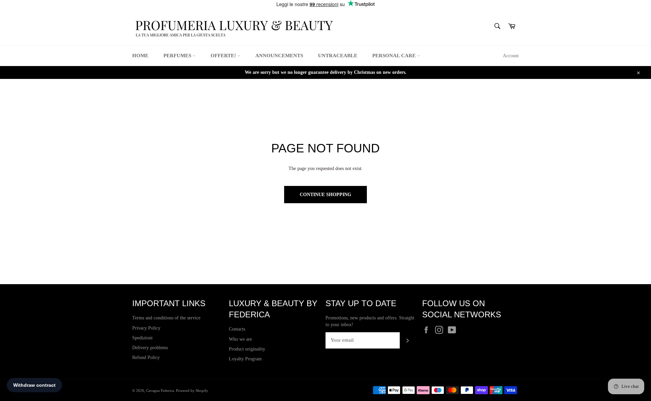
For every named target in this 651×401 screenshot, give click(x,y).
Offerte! (224, 55)
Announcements (279, 55)
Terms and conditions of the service (166, 317)
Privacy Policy (146, 328)
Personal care (394, 55)
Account (511, 55)
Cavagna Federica (160, 390)
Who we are (240, 339)
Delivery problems (150, 347)
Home (140, 55)
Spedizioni (142, 337)
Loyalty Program (245, 358)
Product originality (247, 349)
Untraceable (337, 55)
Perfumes (178, 55)
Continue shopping (325, 194)
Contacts (237, 329)
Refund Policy (146, 357)
